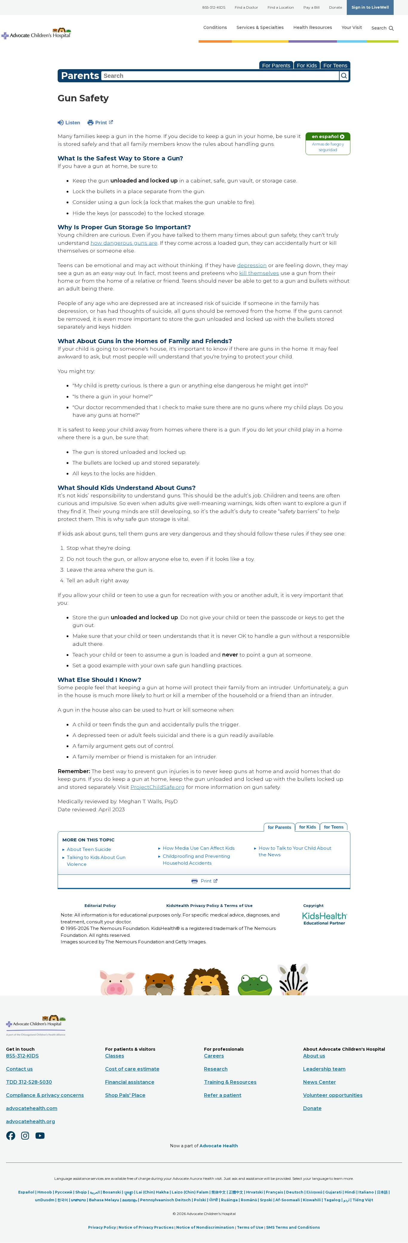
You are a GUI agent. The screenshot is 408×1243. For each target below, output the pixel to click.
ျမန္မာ (128, 1192)
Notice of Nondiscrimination (205, 1227)
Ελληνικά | (315, 1192)
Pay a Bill (311, 7)
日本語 (382, 1192)
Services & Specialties (260, 27)
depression (252, 265)
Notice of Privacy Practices (146, 1227)
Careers (214, 1056)
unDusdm (44, 1200)
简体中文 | (220, 1192)
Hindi (350, 1192)
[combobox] (220, 75)
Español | (27, 1192)
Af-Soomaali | (289, 1200)
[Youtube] (42, 1139)
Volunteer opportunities (333, 1095)
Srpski (266, 1200)
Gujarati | (335, 1192)
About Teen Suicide (89, 849)
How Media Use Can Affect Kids (198, 848)
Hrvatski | (256, 1192)
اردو (346, 1200)
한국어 (62, 1200)
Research (216, 1069)
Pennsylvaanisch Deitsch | (167, 1200)
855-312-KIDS (214, 7)
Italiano (366, 1192)
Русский (63, 1192)
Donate (335, 7)
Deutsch (294, 1192)
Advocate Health (219, 1145)
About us (314, 1056)
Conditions (215, 27)
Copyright (313, 905)
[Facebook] (13, 1139)
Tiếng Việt (362, 1200)
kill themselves (259, 273)
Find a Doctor (246, 7)
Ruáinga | (231, 1200)
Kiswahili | (313, 1200)
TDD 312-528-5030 (29, 1082)
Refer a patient (222, 1095)
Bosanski (112, 1192)
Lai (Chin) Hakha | (154, 1192)
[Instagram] (27, 1139)
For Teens (335, 66)
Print (101, 123)
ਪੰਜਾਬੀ (213, 1200)
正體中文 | (237, 1192)
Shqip (81, 1192)
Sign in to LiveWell (370, 7)
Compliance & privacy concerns (45, 1095)
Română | (250, 1200)
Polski (200, 1200)
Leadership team (324, 1069)
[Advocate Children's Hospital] (36, 1045)
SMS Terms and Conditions (293, 1227)
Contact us (19, 1069)
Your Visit (352, 27)
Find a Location (281, 7)
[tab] (333, 826)
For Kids (307, 66)
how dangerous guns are (124, 243)
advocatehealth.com (31, 1108)
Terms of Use (250, 1227)
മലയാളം (129, 1200)
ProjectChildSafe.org (158, 787)
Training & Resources (230, 1082)
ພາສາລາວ (78, 1200)
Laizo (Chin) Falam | (191, 1192)
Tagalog (332, 1200)
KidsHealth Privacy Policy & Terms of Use (209, 905)
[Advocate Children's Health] (36, 27)
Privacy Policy (102, 1227)
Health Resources (312, 27)
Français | (276, 1192)
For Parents (276, 66)
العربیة (95, 1192)
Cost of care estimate (132, 1069)
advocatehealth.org (30, 1121)
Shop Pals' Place (125, 1095)
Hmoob (44, 1192)
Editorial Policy (100, 905)
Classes (114, 1056)
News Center (319, 1082)
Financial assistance (129, 1082)
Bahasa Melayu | (105, 1200)
